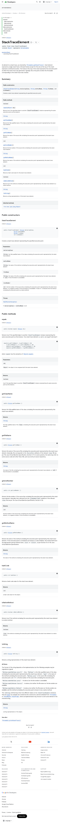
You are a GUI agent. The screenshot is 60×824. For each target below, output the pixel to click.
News (3, 760)
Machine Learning (25, 752)
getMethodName (8, 157)
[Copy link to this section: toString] (9, 644)
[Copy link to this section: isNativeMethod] (15, 603)
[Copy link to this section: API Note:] (9, 664)
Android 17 (4, 771)
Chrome (4, 799)
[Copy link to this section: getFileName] (12, 436)
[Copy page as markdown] (36, 42)
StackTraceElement (9, 89)
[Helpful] (54, 13)
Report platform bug (46, 771)
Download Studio (25, 780)
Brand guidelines (16, 812)
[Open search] (37, 2)
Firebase (4, 801)
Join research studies (46, 779)
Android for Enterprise (7, 752)
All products (5, 806)
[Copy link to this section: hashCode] (10, 566)
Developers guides (25, 775)
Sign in (56, 2)
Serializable (25, 48)
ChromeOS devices (45, 755)
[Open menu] (2, 2)
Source (3, 757)
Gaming (23, 750)
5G (22, 762)
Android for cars (45, 757)
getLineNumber (8, 145)
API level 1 (8, 37)
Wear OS (43, 752)
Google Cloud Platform (8, 804)
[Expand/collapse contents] (11, 18)
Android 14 (4, 779)
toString (6, 193)
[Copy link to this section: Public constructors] (21, 215)
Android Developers (6, 13)
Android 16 (4, 774)
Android (4, 750)
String (18, 89)
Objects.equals (28, 354)
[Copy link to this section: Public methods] (17, 314)
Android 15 (4, 776)
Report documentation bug (47, 774)
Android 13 (4, 781)
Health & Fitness (25, 755)
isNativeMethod (8, 181)
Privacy (23, 760)
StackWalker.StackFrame (11, 696)
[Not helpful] (57, 13)
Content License (45, 732)
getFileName (7, 132)
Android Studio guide (26, 773)
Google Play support (46, 776)
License (9, 812)
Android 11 (4, 786)
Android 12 (4, 784)
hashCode (6, 170)
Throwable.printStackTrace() (11, 720)
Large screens (44, 750)
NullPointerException (10, 302)
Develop (15, 13)
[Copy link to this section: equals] (8, 319)
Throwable (53, 694)
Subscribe (22, 816)
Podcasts (4, 765)
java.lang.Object (6, 52)
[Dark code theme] (57, 228)
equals (5, 107)
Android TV (43, 760)
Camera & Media (25, 757)
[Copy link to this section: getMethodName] (15, 523)
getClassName (7, 120)
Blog (3, 762)
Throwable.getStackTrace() (35, 65)
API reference (6, 7)
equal (8, 695)
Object (10, 48)
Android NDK (24, 783)
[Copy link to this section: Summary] (12, 79)
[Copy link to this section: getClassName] (14, 394)
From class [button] (12, 206)
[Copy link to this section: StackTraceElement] (17, 221)
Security (4, 755)
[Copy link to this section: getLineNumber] (14, 481)
